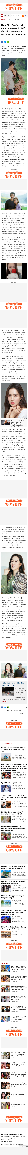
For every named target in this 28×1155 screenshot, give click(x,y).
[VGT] (2, 15)
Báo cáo (25, 39)
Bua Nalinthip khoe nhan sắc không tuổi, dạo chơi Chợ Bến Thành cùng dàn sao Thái (19, 988)
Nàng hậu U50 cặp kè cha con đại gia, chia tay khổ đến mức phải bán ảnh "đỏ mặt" (19, 978)
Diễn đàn (6, 15)
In (26, 707)
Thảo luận (20, 39)
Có (6, 713)
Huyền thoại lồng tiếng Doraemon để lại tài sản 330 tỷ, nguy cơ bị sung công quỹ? (19, 1009)
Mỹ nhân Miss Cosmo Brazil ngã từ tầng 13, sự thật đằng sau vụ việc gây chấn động (18, 1075)
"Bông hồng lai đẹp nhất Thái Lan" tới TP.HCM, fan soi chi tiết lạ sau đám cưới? (18, 1055)
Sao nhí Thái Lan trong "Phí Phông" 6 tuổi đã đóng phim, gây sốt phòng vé (18, 999)
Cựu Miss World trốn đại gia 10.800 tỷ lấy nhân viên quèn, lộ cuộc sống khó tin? (19, 1019)
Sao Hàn (21, 20)
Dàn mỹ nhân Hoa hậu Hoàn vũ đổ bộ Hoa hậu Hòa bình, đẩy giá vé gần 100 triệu (18, 1105)
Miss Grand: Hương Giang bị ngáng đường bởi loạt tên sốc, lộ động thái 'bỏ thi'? (19, 1085)
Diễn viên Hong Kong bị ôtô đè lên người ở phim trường (13, 684)
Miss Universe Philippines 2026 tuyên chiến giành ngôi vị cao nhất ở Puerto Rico (18, 968)
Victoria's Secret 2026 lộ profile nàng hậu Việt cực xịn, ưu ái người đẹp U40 (19, 1095)
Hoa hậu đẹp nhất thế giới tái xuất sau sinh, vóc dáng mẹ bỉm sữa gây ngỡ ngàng (18, 1065)
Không (21, 713)
